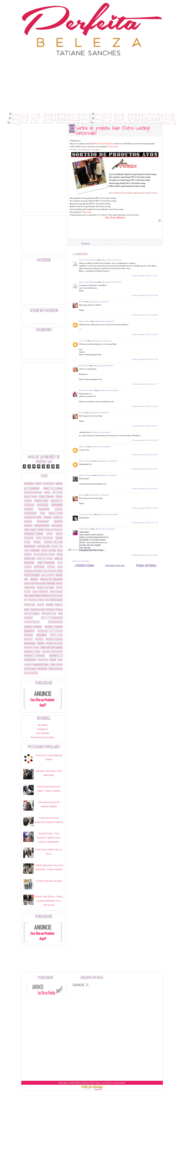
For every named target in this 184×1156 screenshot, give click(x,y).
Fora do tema (44, 546)
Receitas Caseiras (54, 639)
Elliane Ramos (84, 528)
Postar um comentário (81, 561)
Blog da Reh (84, 365)
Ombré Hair (30, 605)
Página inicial (115, 565)
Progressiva (29, 631)
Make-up (34, 579)
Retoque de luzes (54, 643)
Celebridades (57, 505)
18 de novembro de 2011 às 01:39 (145, 454)
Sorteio (85, 243)
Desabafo (28, 526)
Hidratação (35, 550)
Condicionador (30, 513)
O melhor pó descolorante (49, 881)
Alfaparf (38, 484)
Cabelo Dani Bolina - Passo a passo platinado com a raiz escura (48, 900)
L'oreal (59, 554)
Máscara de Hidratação (51, 579)
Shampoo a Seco (32, 652)
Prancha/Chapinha (32, 622)
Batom (47, 492)
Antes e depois (53, 488)
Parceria (49, 605)
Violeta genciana (55, 669)
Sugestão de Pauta (40, 665)
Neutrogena (32, 600)
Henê (27, 550)
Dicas (33, 530)
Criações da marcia (86, 514)
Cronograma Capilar (33, 517)
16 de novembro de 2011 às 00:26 (145, 315)
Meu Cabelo (29, 596)
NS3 (47, 600)
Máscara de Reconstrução (35, 583)
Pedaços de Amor (38, 610)
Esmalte (59, 538)
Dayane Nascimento (87, 390)
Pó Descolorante (52, 618)
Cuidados (47, 517)
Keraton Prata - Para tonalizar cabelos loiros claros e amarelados (49, 837)
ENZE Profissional (44, 538)
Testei (52, 665)
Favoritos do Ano (53, 542)
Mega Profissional (40, 592)
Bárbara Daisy (84, 321)
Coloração (29, 509)
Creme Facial (55, 513)
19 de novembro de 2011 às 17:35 (145, 522)
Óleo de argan (56, 600)
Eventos (37, 542)
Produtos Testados (53, 627)
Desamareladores (42, 526)
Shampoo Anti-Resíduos (52, 652)
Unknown (83, 446)
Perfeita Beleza (81, 1083)
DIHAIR (40, 530)
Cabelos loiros (41, 501)
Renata (82, 301)
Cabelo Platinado (46, 497)
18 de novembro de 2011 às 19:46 (145, 469)
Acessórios (29, 484)
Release (41, 643)
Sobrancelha (43, 660)
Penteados (50, 610)
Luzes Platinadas (49, 571)
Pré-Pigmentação (55, 622)
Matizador (51, 583)
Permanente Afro (49, 614)
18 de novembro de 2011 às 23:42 (145, 508)
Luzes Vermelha (47, 575)
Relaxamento (30, 643)
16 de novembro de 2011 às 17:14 (145, 359)
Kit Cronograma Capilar (44, 554)
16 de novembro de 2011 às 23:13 (145, 426)
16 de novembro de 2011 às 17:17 (145, 384)
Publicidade (41, 635)
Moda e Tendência (43, 596)
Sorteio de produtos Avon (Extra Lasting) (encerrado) (112, 130)
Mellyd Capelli (56, 592)
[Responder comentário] (111, 259)
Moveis (54, 596)
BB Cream (57, 492)
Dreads (49, 534)
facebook (42, 725)
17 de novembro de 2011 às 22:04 (145, 440)
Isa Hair (52, 550)
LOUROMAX (39, 567)
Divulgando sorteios (34, 534)
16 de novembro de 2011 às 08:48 (145, 334)
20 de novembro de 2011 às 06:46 (145, 555)
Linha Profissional (46, 563)
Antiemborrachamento (33, 492)
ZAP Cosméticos (31, 673)
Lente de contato (44, 559)
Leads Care (30, 559)
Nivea (41, 600)
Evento (27, 542)
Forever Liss (57, 546)
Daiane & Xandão (86, 461)
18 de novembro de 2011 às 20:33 (145, 488)
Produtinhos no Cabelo (42, 737)
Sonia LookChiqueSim (88, 259)
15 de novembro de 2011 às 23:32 (145, 275)
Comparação (44, 509)
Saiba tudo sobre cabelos (51, 647)
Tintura (59, 665)
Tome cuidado (30, 669)
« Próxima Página (84, 566)
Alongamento (48, 484)
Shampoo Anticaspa (34, 656)
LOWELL (51, 567)
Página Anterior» (146, 566)
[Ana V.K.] (83, 340)
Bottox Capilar (31, 497)
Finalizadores (30, 546)
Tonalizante (42, 669)
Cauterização (42, 505)
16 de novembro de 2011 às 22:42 (145, 406)
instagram (43, 729)
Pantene (40, 605)
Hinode (44, 550)
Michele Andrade (86, 475)
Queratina (39, 639)
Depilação (58, 521)
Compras (58, 509)
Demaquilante (42, 521)
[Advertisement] (92, 62)
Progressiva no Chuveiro (50, 631)
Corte (42, 513)
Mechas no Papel (45, 588)
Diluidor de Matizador (53, 530)
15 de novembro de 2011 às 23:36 (145, 295)
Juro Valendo (42, 733)
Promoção (29, 635)
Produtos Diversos (33, 627)
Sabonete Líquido (32, 647)
